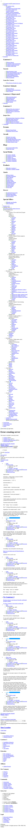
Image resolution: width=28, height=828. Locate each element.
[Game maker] (11, 208)
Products (5, 4)
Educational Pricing (13, 120)
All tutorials (11, 77)
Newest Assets (14, 192)
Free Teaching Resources (8, 756)
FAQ (10, 112)
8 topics (10, 609)
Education (5, 103)
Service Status (6, 822)
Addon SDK (13, 66)
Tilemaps (11, 186)
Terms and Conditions (8, 817)
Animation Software (7, 737)
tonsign (2, 461)
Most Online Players (14, 140)
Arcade (7, 393)
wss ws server (4, 455)
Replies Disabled (11, 443)
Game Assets (6, 782)
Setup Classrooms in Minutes (18, 118)
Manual (12, 62)
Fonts (10, 178)
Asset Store (8, 368)
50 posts (15, 609)
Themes (12, 185)
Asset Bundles (13, 202)
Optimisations (16, 76)
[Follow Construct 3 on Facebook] (11, 159)
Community (5, 124)
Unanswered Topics (7, 423)
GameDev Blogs (6, 785)
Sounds (14, 182)
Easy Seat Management (8, 755)
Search (4, 426)
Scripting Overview (14, 65)
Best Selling (13, 194)
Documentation (6, 746)
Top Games (12, 137)
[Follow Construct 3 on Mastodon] (11, 161)
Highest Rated (13, 195)
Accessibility (6, 820)
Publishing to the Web (17, 72)
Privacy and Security (15, 111)
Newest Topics (14, 131)
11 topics (11, 662)
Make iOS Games (22, 295)
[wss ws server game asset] (1, 453)
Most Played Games (16, 139)
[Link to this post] (9, 470)
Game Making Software (8, 735)
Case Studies (6, 748)
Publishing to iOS (14, 75)
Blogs (7, 409)
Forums (8, 381)
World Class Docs (14, 119)
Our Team (5, 773)
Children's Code (6, 819)
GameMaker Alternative (8, 742)
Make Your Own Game (8, 743)
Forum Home (13, 130)
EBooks (11, 177)
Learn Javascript (6, 757)
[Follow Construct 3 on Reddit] (10, 154)
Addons (11, 175)
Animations (13, 176)
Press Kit (5, 774)
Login (8, 206)
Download (14, 97)
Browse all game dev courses (15, 83)
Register (5, 206)
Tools (10, 187)
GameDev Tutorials (7, 784)
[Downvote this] (21, 469)
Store (4, 162)
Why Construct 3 (7, 753)
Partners (5, 758)
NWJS (13, 98)
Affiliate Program (7, 766)
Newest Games (12, 138)
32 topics (11, 468)
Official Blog (15, 147)
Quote (13, 472)
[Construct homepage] (11, 3)
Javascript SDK (12, 100)
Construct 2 (15, 315)
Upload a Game (13, 142)
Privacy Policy (6, 818)
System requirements (16, 63)
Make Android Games (22, 294)
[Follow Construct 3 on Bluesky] (11, 158)
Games (11, 180)
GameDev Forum (7, 783)
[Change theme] (12, 420)
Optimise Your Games (22, 297)
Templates (12, 183)
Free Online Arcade (7, 787)
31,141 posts (17, 525)
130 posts (15, 662)
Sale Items (11, 203)
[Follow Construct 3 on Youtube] (11, 156)
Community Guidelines (8, 788)
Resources (5, 56)
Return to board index (11, 719)
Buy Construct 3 (12, 168)
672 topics (11, 525)
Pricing (4, 744)
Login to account (13, 419)
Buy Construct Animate (14, 169)
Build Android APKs (15, 74)
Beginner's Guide (13, 71)
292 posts (16, 468)
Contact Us (8, 417)
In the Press (5, 775)
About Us (5, 771)
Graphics (12, 181)
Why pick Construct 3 (15, 109)
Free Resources (15, 110)
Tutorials (11, 91)
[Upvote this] (10, 469)
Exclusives (11, 196)
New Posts (11, 149)
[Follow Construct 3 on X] (9, 157)
